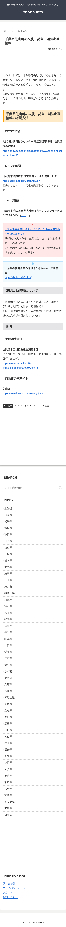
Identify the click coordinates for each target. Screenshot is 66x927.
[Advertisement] (33, 61)
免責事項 (8, 892)
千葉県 (9, 406)
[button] (60, 487)
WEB (20, 406)
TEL (38, 406)
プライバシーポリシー (15, 888)
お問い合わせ (10, 897)
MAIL (29, 406)
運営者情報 (9, 883)
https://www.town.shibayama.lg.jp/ (22, 393)
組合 (47, 406)
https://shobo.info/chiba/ (18, 277)
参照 (23, 215)
